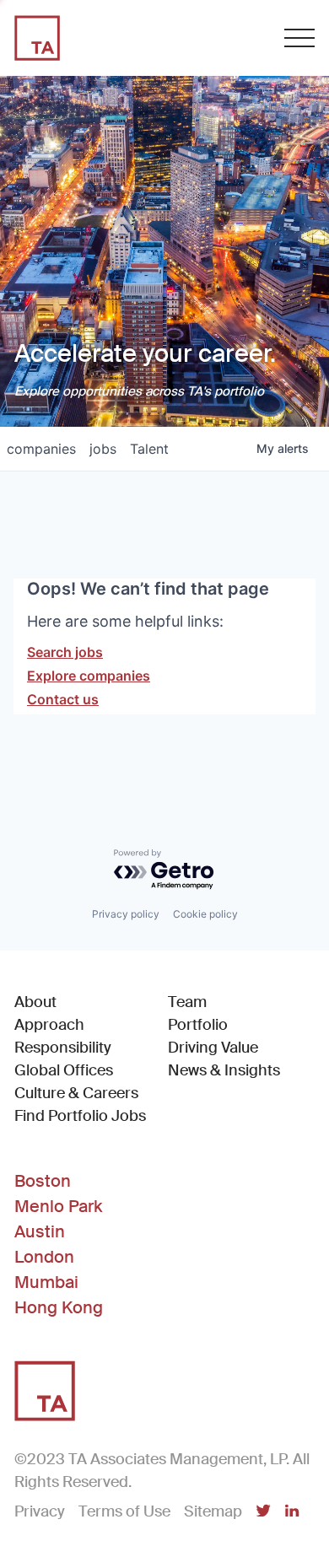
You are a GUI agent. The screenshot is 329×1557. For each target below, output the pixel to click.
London (44, 1257)
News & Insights (224, 1070)
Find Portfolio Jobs (80, 1115)
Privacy (39, 1511)
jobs (102, 448)
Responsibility (62, 1047)
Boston (42, 1181)
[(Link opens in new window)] (263, 1512)
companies (41, 448)
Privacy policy (125, 914)
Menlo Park (58, 1206)
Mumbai (46, 1282)
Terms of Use (124, 1511)
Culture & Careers (76, 1093)
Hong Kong (58, 1307)
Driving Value (213, 1047)
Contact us (63, 699)
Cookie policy (205, 914)
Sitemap (213, 1511)
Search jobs (65, 652)
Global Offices (63, 1070)
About (35, 1002)
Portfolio (198, 1025)
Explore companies (88, 675)
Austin (39, 1231)
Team (187, 1002)
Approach (49, 1025)
